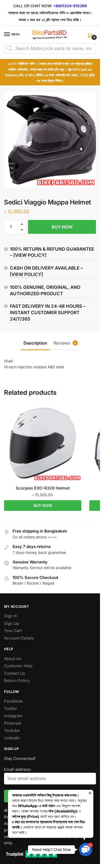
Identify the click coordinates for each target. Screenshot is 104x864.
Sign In (10, 615)
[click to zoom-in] (52, 140)
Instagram (13, 715)
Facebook (13, 701)
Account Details (19, 638)
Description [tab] (35, 343)
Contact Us (14, 673)
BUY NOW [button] (43, 505)
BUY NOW (62, 227)
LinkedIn (12, 737)
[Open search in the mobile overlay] (50, 48)
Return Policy (17, 680)
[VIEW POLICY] (29, 255)
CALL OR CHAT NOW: (32, 5)
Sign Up (11, 623)
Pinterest (12, 723)
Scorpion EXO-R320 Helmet (43, 488)
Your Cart (13, 630)
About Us (12, 658)
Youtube (12, 730)
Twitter (10, 708)
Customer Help (18, 665)
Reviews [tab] (65, 343)
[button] (21, 224)
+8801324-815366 (70, 5)
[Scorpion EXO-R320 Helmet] (42, 443)
